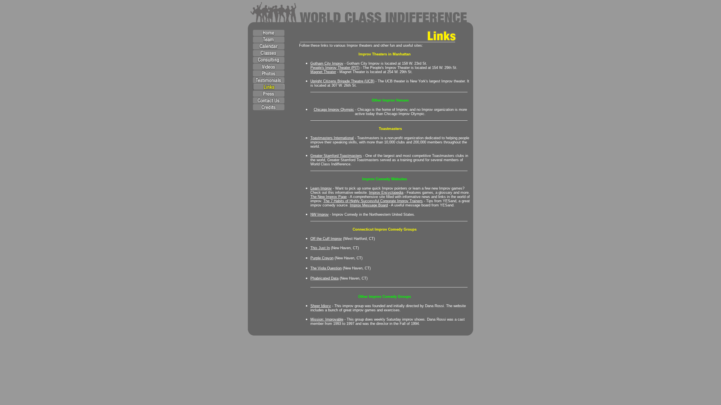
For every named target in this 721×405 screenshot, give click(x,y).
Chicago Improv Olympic (334, 109)
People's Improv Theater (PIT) (334, 68)
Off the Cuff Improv (326, 239)
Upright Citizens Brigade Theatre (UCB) (342, 81)
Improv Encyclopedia (386, 192)
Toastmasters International (332, 138)
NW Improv (319, 214)
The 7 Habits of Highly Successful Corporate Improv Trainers (373, 201)
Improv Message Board (369, 205)
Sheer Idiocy (320, 306)
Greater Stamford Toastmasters (336, 156)
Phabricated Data (324, 278)
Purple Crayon (321, 258)
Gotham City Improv (326, 63)
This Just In (320, 248)
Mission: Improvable (326, 319)
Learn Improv (321, 188)
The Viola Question (326, 268)
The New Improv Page (328, 197)
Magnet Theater (323, 72)
